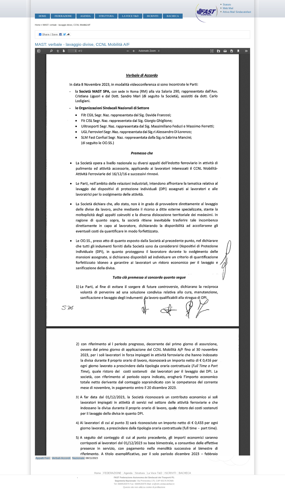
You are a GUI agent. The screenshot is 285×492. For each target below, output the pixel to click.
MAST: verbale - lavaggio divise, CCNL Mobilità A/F (82, 44)
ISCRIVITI (152, 16)
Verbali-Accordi (61, 458)
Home (42, 16)
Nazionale (78, 458)
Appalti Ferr (42, 458)
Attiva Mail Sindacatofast (237, 11)
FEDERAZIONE (63, 16)
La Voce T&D (130, 16)
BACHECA (173, 16)
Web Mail (228, 8)
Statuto (227, 4)
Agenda (85, 16)
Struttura (106, 16)
